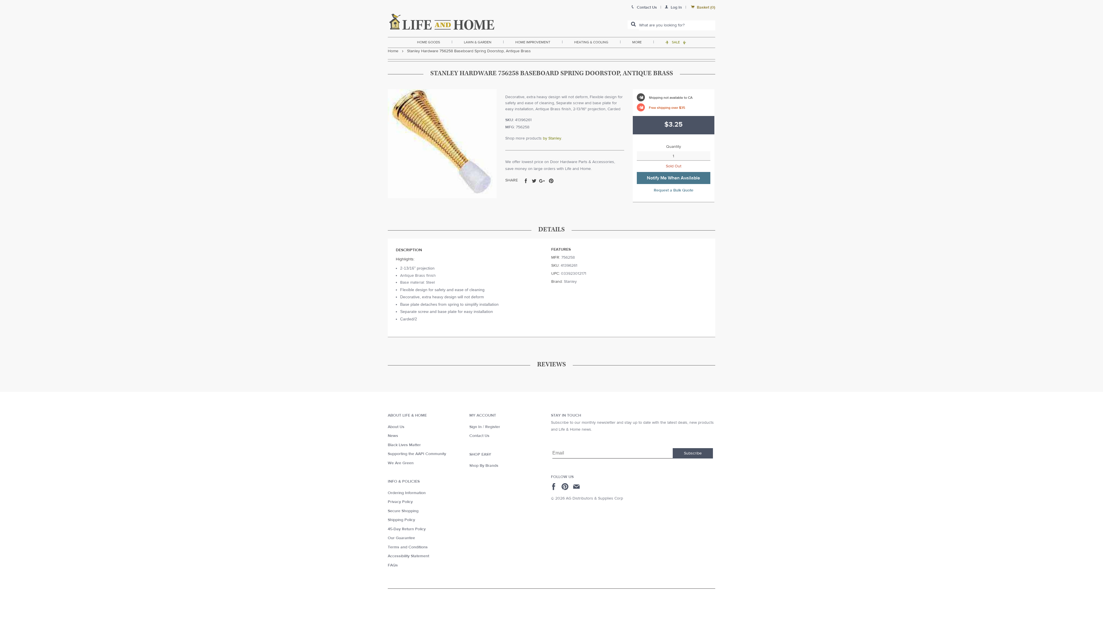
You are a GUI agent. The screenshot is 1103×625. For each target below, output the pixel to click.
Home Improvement (532, 42)
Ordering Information (407, 493)
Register (492, 426)
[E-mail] (577, 487)
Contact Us (479, 435)
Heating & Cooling (591, 42)
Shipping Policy (401, 520)
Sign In (475, 426)
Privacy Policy (400, 501)
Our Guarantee (401, 538)
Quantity (673, 147)
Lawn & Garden (477, 42)
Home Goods (428, 42)
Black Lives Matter (404, 445)
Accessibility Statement (408, 556)
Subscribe (693, 453)
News (393, 435)
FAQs (393, 565)
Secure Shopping (403, 511)
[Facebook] (554, 487)
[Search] (633, 24)
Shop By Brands (483, 465)
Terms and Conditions (408, 547)
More (637, 42)
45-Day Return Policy (407, 529)
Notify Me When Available (673, 178)
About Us (396, 426)
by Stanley (552, 138)
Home (393, 51)
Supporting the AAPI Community (417, 453)
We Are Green (401, 463)
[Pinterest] (565, 487)
